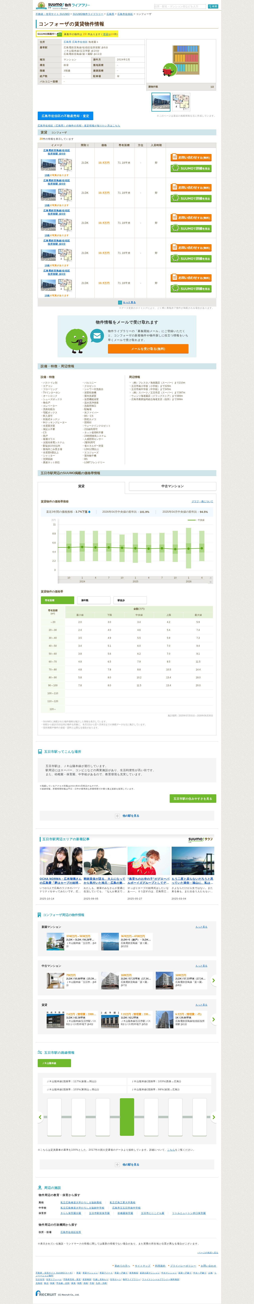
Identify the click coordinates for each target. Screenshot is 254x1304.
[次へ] (213, 980)
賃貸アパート (106, 1273)
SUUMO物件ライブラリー (88, 14)
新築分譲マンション (150, 1273)
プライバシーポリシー (183, 1265)
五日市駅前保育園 (99, 1213)
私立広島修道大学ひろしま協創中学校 (82, 1207)
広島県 (110, 14)
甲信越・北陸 (62, 1283)
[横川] (54, 1117)
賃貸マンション (90, 1273)
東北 (46, 1283)
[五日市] (127, 1117)
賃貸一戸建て (121, 1273)
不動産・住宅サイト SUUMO (53, 14)
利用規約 (160, 1265)
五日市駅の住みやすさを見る (193, 798)
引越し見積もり (100, 1279)
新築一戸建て (184, 1273)
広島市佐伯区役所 (71, 1232)
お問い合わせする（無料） (191, 157)
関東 (52, 1283)
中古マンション (169, 1273)
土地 (210, 1273)
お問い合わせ (208, 1265)
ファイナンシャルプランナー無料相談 (160, 1279)
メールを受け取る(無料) (148, 348)
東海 (73, 1283)
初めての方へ (122, 1265)
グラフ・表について (202, 501)
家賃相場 (133, 1273)
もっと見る (201, 926)
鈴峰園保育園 (125, 1213)
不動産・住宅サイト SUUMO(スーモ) (54, 1273)
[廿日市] (151, 1117)
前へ (41, 1117)
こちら (171, 1149)
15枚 (47, 175)
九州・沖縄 (101, 1283)
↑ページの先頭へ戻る (207, 1253)
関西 (79, 1283)
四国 (86, 1283)
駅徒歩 (121, 600)
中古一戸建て (199, 1273)
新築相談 (87, 1279)
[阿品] (200, 1117)
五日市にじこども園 (152, 1213)
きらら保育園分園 (71, 1213)
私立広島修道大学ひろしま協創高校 (81, 1202)
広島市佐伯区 (125, 14)
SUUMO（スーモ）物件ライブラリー (63, 5)
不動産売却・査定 (72, 1279)
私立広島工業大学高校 (123, 1202)
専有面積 (49, 600)
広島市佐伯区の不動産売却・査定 (65, 116)
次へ (213, 1117)
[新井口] (103, 1117)
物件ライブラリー (131, 1279)
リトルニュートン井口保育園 (189, 1213)
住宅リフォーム (54, 1279)
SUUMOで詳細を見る (191, 168)
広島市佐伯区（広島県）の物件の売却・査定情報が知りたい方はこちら (79, 125)
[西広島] (79, 1117)
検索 (214, 6)
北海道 (39, 1283)
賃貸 (105, 34)
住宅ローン (115, 1279)
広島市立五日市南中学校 (126, 1207)
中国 (92, 1283)
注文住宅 (40, 1279)
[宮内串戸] (175, 1117)
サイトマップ (142, 1265)
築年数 (85, 600)
